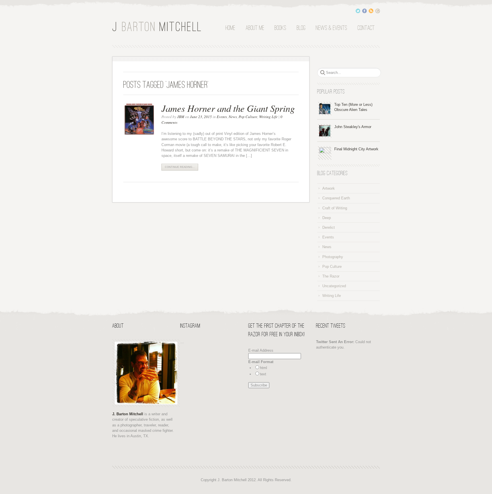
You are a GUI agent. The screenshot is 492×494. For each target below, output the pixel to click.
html (263, 368)
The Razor (330, 276)
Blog (301, 28)
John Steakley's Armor (352, 127)
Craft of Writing (334, 208)
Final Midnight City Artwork (356, 149)
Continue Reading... (180, 167)
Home (230, 28)
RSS (371, 11)
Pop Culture (248, 116)
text (263, 374)
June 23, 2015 (201, 116)
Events (222, 116)
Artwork (328, 188)
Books (280, 28)
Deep (326, 218)
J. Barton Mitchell (157, 27)
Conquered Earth (336, 198)
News (233, 116)
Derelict (328, 227)
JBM (180, 116)
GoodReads (377, 11)
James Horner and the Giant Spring (228, 108)
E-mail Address (260, 350)
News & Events (331, 28)
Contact (366, 28)
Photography (332, 257)
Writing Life (268, 116)
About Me (255, 28)
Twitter (358, 11)
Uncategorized (334, 286)
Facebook (364, 11)
